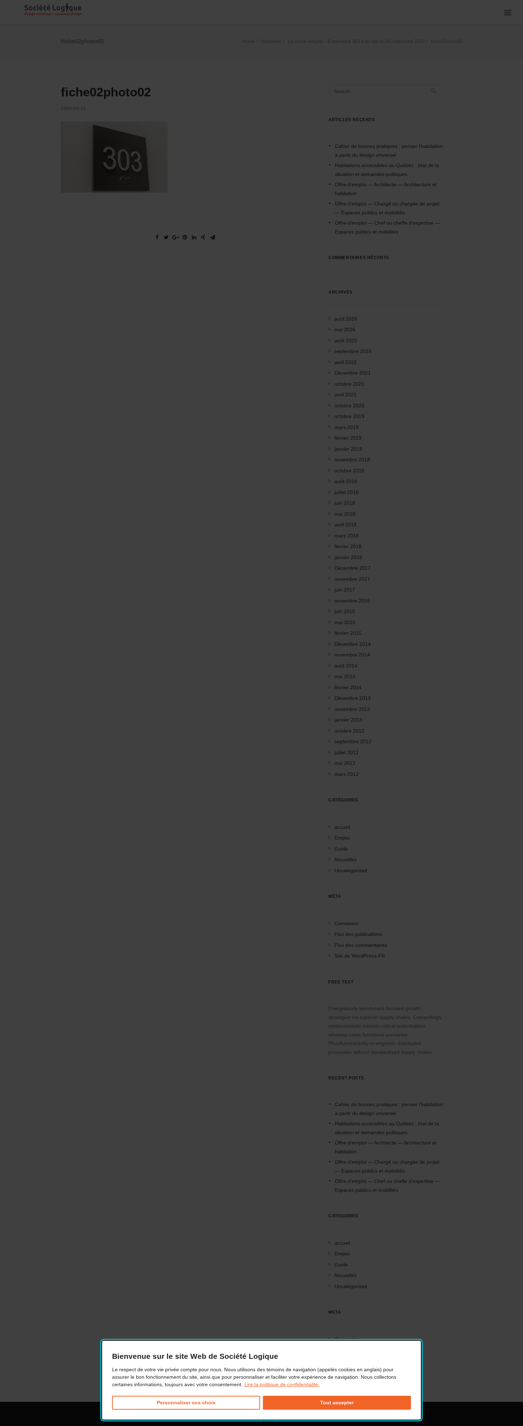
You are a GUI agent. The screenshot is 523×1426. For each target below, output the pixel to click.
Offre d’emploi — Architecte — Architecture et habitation (386, 189)
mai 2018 (344, 514)
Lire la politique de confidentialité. (281, 1384)
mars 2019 (346, 427)
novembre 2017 (352, 579)
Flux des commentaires (360, 945)
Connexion (346, 923)
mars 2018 (346, 535)
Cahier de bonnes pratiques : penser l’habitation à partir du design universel (389, 150)
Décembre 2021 (352, 373)
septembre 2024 (352, 351)
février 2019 (347, 438)
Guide (341, 849)
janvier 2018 (348, 557)
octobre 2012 (349, 731)
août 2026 (345, 319)
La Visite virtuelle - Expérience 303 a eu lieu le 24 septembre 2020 (356, 41)
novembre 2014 (352, 655)
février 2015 (347, 633)
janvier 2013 (348, 720)
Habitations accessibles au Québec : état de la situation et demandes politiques (387, 169)
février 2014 (347, 687)
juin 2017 (344, 590)
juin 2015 (344, 611)
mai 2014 (344, 676)
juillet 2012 (346, 752)
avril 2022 (345, 362)
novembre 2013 (352, 709)
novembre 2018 (352, 459)
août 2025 (345, 340)
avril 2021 (345, 394)
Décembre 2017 (352, 568)
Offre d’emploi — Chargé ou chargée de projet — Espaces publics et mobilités (387, 208)
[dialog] (261, 1380)
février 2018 (347, 546)
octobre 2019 (349, 416)
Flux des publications (358, 934)
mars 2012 (346, 774)
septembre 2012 (352, 741)
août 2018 (345, 481)
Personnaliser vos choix (186, 1402)
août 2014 (345, 666)
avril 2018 (345, 524)
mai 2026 (344, 329)
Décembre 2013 (352, 698)
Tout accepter (337, 1402)
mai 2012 (344, 763)
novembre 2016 (352, 601)
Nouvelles (271, 41)
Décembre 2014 (352, 644)
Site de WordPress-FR (359, 956)
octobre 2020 (349, 405)
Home (249, 41)
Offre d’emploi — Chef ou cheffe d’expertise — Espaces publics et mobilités (387, 227)
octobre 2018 (349, 470)
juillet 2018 (346, 492)
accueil (342, 827)
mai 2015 (344, 622)
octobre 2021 (349, 384)
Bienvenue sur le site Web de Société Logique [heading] (195, 1356)
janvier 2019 (348, 449)
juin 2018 (344, 503)
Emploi (342, 838)
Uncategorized (350, 870)
